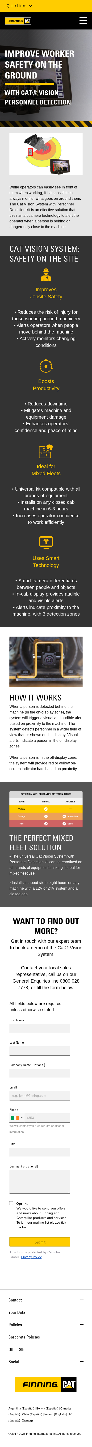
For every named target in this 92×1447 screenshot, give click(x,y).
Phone (13, 1110)
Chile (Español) (32, 1414)
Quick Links (17, 6)
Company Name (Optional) (27, 1065)
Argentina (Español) (21, 1408)
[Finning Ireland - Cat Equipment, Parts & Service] (18, 21)
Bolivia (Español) (47, 1408)
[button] (83, 20)
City (12, 1144)
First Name (16, 1020)
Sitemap (27, 1420)
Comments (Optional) (23, 1166)
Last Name (16, 1043)
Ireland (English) (55, 1414)
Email (13, 1087)
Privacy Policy (31, 1257)
